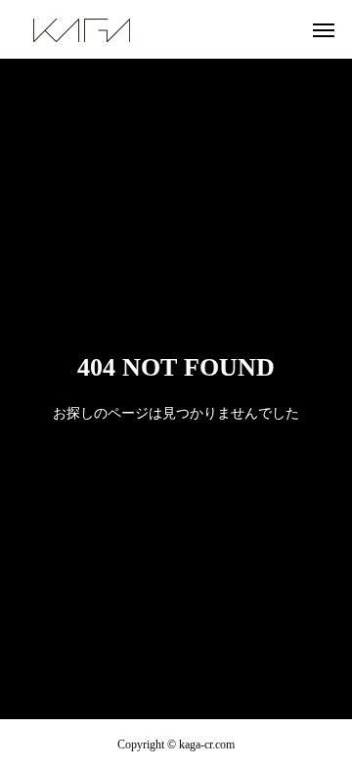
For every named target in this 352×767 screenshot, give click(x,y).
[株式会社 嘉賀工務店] (82, 29)
